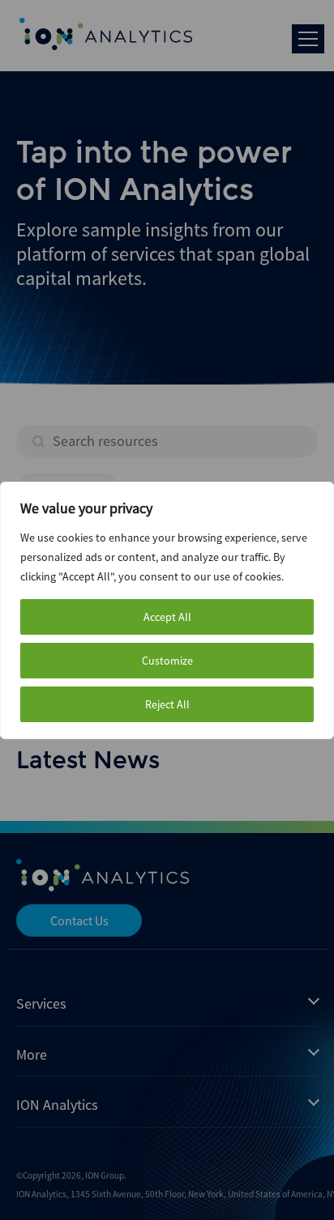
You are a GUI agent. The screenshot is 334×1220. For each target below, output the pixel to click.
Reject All (167, 704)
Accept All (167, 617)
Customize (167, 660)
